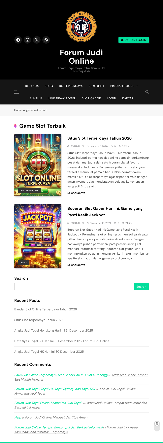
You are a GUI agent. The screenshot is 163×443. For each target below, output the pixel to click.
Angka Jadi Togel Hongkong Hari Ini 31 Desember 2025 (53, 330)
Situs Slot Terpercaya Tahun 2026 (99, 138)
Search (21, 278)
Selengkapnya (76, 193)
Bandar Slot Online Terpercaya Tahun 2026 (45, 309)
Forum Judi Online (81, 56)
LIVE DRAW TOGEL (62, 98)
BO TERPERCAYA (71, 86)
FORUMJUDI (77, 146)
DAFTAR (127, 98)
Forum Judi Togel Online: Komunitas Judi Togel (47, 403)
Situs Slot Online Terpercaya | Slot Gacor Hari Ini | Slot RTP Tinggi (61, 375)
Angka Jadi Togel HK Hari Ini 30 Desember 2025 (49, 351)
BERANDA (32, 86)
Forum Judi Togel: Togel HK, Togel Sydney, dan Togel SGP (55, 389)
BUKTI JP (36, 98)
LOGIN (111, 98)
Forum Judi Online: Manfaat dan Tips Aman (56, 417)
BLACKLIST (96, 86)
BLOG (49, 86)
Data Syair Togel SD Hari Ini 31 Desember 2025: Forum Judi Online (61, 341)
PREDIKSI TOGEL (122, 86)
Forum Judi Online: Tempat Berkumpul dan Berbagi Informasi (58, 427)
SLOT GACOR (91, 98)
